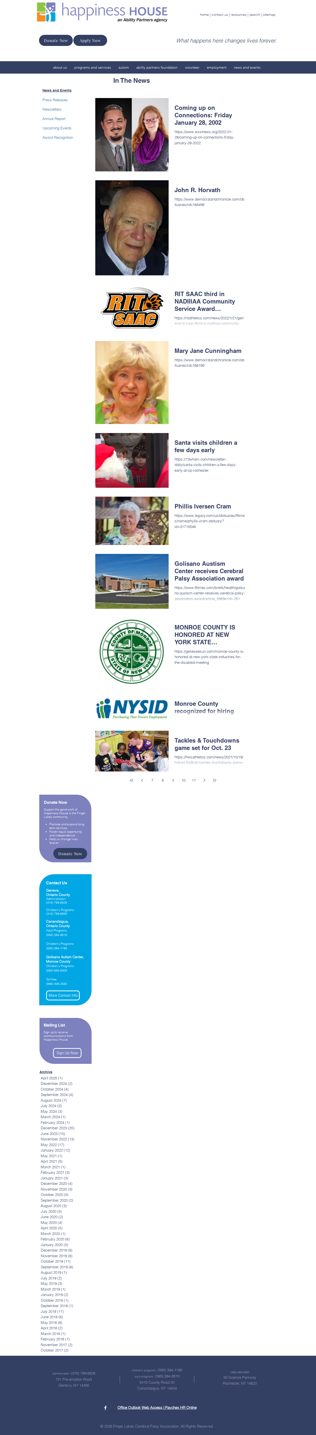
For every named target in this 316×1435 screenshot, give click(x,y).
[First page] (131, 780)
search (254, 14)
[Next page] (204, 780)
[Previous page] (142, 780)
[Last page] (214, 780)
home (204, 14)
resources (239, 14)
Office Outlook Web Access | (141, 1407)
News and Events (57, 90)
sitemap (269, 14)
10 (183, 780)
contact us (220, 14)
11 (194, 780)
